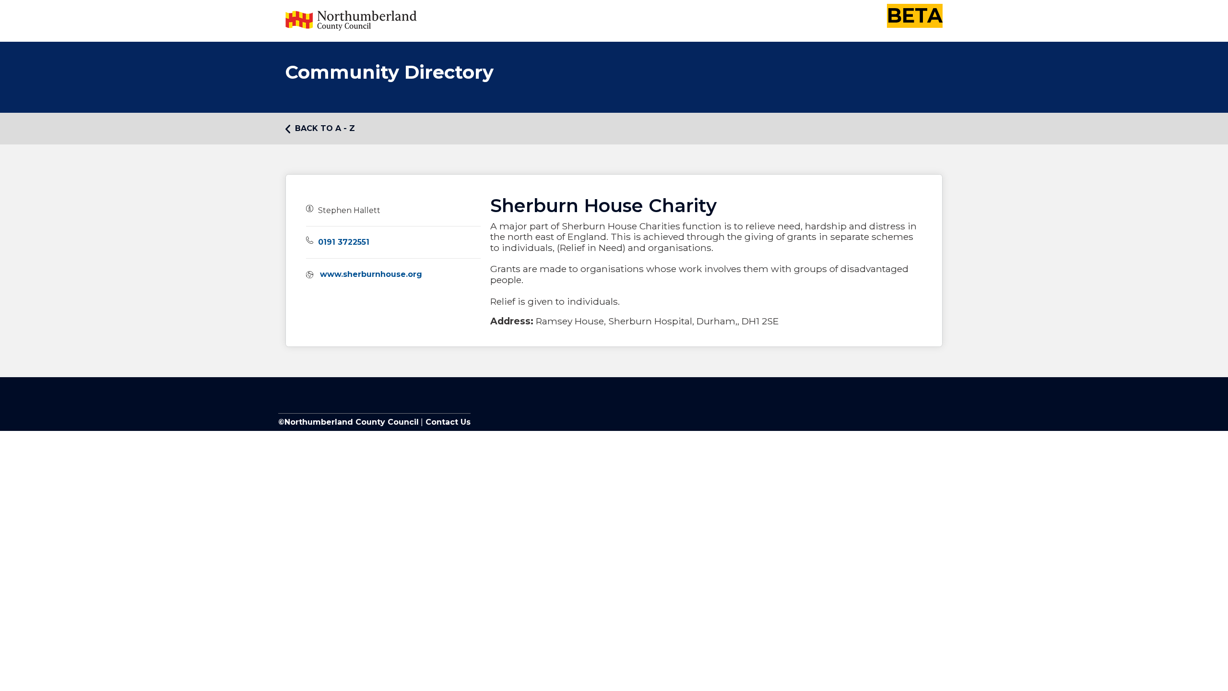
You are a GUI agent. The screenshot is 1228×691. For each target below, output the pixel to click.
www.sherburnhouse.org (371, 274)
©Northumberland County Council (348, 422)
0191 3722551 (343, 242)
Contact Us (447, 422)
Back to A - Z (325, 128)
